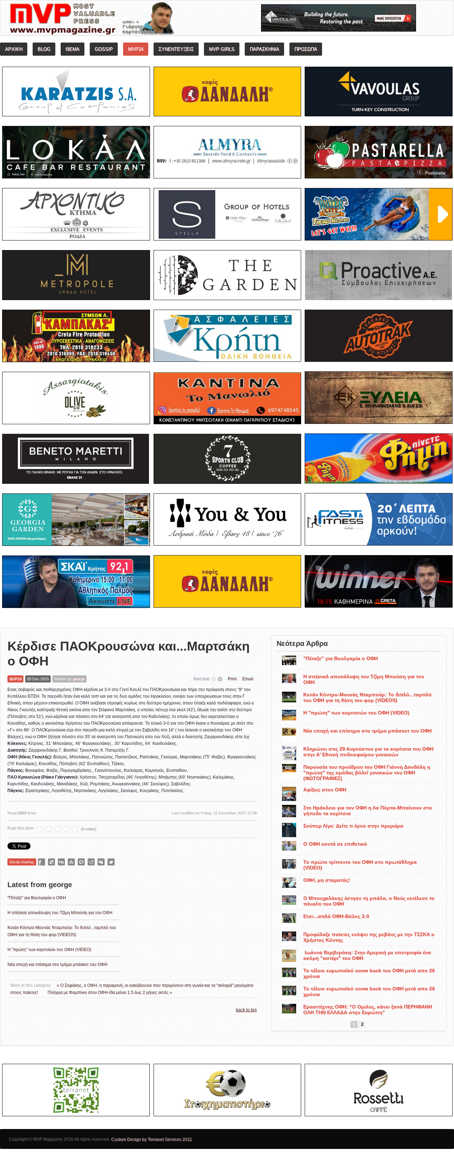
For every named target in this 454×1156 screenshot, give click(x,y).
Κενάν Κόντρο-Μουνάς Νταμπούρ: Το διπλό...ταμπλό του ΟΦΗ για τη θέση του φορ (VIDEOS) (367, 697)
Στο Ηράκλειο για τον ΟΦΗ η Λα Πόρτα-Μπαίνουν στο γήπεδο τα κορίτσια (367, 810)
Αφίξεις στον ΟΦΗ (324, 789)
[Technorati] (81, 861)
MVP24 (15, 679)
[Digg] (61, 861)
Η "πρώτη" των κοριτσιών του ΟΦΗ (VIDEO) (49, 949)
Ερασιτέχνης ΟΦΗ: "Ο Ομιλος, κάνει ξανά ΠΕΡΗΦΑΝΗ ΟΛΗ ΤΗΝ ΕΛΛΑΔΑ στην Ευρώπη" (367, 1009)
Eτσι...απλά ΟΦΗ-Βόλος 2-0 (336, 916)
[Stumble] (71, 861)
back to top (246, 1009)
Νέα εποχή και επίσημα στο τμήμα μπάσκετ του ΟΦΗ (57, 964)
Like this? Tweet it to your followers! (111, 861)
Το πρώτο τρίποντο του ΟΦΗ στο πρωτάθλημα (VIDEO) (360, 864)
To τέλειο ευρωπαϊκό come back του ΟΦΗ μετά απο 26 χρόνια (369, 973)
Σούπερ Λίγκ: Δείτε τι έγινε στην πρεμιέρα (353, 826)
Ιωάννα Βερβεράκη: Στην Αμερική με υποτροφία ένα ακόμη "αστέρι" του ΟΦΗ (367, 955)
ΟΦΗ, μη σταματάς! (326, 880)
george (79, 679)
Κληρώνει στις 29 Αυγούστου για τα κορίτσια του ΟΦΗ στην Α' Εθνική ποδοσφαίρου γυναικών (368, 751)
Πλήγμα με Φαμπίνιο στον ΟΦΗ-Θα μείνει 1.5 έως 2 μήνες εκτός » (110, 992)
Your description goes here (119, 20)
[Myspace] (101, 861)
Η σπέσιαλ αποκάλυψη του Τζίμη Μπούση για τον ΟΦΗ (59, 912)
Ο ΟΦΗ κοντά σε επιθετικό (335, 844)
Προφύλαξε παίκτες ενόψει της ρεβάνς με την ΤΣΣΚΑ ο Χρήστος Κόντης (368, 937)
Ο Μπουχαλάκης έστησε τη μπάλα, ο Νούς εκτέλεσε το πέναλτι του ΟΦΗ (368, 901)
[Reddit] (91, 861)
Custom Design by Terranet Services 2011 (151, 1139)
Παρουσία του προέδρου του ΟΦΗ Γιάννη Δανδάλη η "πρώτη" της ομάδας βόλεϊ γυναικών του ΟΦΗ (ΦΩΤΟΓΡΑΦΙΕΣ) (366, 772)
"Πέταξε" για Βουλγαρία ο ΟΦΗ (36, 897)
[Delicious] (51, 861)
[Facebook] (41, 861)
